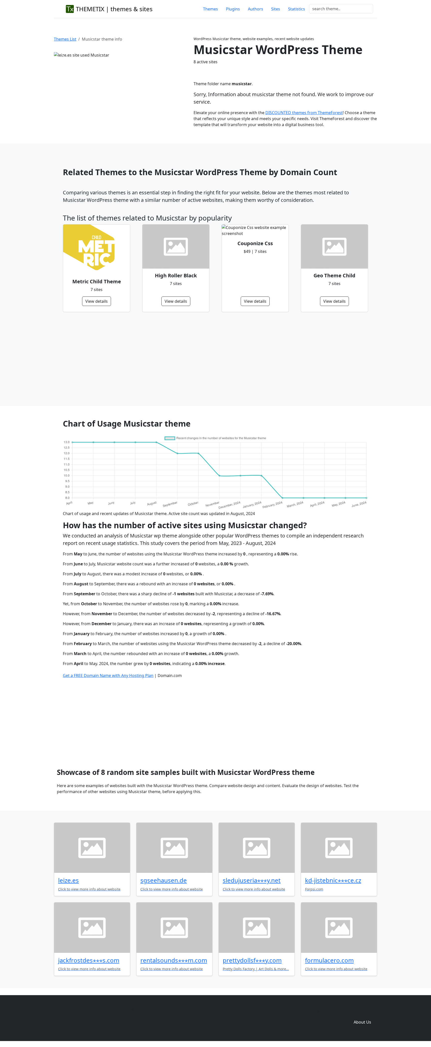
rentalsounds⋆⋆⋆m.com (173, 960)
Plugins (233, 9)
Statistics (296, 9)
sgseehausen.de (163, 880)
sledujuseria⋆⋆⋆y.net (252, 880)
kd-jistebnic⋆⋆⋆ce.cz (333, 880)
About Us (362, 1022)
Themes (210, 9)
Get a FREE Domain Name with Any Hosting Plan (108, 675)
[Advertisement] (212, 359)
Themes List (65, 39)
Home (288, 1012)
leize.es (68, 880)
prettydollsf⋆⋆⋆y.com (252, 960)
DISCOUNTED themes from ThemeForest (304, 112)
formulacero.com (329, 960)
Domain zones (361, 1012)
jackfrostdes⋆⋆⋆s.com (88, 960)
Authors (255, 9)
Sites (275, 9)
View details (96, 301)
